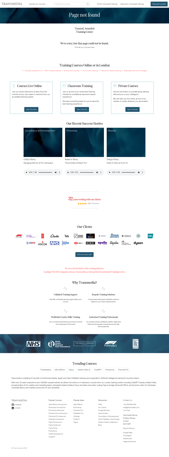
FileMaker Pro (78, 413)
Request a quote (159, 4)
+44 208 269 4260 (129, 404)
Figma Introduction (55, 422)
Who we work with (84, 254)
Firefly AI (76, 419)
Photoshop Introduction (57, 407)
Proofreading (46, 370)
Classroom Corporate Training (132, 4)
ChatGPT (98, 370)
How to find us (129, 428)
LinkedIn (17, 408)
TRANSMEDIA (11, 4)
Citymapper (127, 435)
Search (87, 4)
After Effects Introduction (58, 404)
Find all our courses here (84, 47)
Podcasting (53, 431)
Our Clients (102, 407)
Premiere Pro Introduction (58, 413)
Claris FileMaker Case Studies (109, 419)
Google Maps (128, 433)
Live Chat (126, 410)
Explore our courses (37, 4)
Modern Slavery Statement (108, 422)
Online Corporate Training (107, 4)
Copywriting (53, 428)
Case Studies (103, 413)
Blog (100, 425)
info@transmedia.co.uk (131, 407)
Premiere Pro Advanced (57, 416)
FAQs (100, 404)
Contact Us (127, 400)
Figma (71, 370)
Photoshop (109, 370)
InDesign (76, 416)
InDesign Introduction (56, 419)
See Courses (31, 109)
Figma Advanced (55, 425)
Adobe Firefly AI (84, 370)
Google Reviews (104, 410)
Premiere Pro (123, 370)
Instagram (18, 404)
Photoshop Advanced (56, 410)
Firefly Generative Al (56, 434)
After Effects (60, 370)
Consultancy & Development (108, 416)
